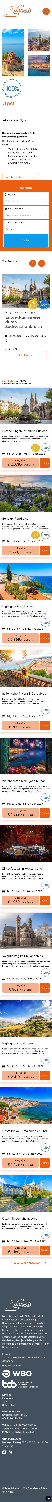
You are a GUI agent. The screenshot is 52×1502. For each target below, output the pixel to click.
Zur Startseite (13, 177)
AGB (4, 1401)
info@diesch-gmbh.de (23, 1432)
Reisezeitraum (15, 208)
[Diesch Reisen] (16, 11)
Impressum (8, 1398)
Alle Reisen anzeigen (27, 1262)
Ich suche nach (15, 222)
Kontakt (6, 1394)
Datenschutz (9, 1405)
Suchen (26, 240)
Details (45, 463)
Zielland (11, 194)
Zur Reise (24, 355)
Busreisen (26, 187)
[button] (32, 263)
